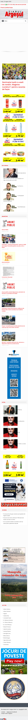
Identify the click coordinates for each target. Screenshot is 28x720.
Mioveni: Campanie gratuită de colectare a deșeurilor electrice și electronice (13, 343)
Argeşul (5, 613)
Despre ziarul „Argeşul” (6, 713)
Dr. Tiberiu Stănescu (7, 622)
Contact (3, 4)
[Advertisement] (14, 37)
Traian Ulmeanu (7, 642)
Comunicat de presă (7, 277)
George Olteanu (7, 631)
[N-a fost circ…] (10, 186)
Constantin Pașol (7, 618)
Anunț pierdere (6, 262)
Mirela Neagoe (6, 638)
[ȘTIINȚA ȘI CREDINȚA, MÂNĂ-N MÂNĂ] (10, 409)
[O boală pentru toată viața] (10, 421)
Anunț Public (5, 229)
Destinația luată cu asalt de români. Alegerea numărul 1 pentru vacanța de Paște (13, 85)
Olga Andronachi (7, 640)
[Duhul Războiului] (10, 207)
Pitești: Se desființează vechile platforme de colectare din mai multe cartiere (13, 326)
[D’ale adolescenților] (10, 432)
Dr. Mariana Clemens (8, 620)
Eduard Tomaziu (7, 626)
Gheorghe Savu (7, 633)
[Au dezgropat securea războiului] (10, 195)
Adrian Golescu (6, 609)
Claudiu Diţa (6, 615)
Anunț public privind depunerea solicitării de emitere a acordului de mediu (13, 292)
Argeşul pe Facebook (12, 712)
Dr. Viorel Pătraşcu (7, 624)
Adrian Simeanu (7, 611)
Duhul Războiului (21, 207)
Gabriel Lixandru (7, 629)
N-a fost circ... (21, 186)
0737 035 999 (11, 4)
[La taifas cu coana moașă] (10, 443)
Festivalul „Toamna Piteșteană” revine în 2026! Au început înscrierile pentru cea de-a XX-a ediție (14, 246)
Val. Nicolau (6, 644)
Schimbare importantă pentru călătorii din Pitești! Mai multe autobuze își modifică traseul (13, 310)
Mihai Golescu (6, 635)
